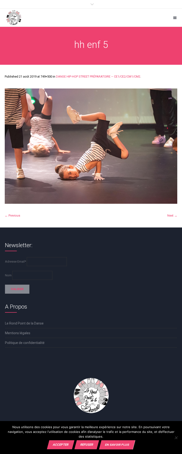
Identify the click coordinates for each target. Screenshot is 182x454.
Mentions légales (17, 333)
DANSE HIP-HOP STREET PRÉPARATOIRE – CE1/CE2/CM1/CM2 (98, 76)
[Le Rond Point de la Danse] (14, 18)
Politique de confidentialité (25, 343)
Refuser (87, 444)
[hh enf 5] (91, 146)
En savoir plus (117, 444)
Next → (172, 215)
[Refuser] (176, 437)
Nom (8, 275)
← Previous (12, 215)
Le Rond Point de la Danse (24, 323)
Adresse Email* (15, 261)
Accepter (60, 444)
